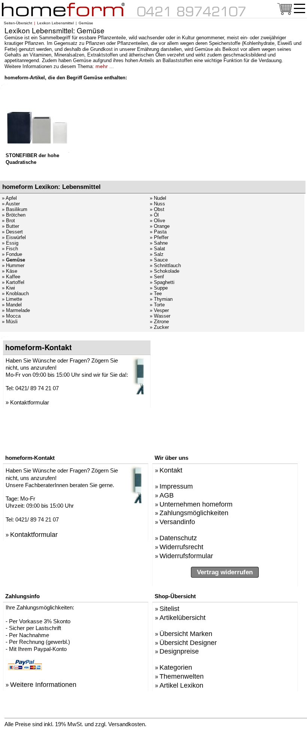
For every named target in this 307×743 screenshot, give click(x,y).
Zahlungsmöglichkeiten (193, 513)
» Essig (10, 243)
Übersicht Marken (185, 633)
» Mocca (11, 316)
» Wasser (160, 316)
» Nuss (157, 204)
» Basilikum (14, 209)
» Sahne (159, 243)
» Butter (10, 226)
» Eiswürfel (14, 237)
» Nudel (158, 198)
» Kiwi (8, 288)
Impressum (176, 486)
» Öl (154, 215)
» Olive (157, 220)
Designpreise (179, 651)
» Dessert (12, 232)
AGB (166, 495)
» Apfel (9, 198)
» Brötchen (13, 215)
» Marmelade (16, 310)
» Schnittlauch (165, 265)
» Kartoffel (13, 282)
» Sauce (159, 260)
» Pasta (158, 232)
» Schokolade (164, 271)
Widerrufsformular (186, 556)
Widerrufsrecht (181, 547)
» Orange (160, 226)
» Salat (157, 248)
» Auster (11, 204)
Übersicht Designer (188, 642)
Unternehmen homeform (195, 504)
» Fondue (12, 254)
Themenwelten (181, 676)
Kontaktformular (29, 402)
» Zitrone (159, 321)
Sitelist (169, 608)
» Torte (157, 305)
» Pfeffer (159, 237)
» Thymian (161, 299)
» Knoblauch (15, 293)
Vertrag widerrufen (225, 572)
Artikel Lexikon (181, 685)
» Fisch (10, 248)
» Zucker (159, 327)
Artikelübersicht (182, 617)
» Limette (12, 299)
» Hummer (13, 265)
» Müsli (10, 321)
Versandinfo (177, 522)
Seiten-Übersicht (18, 23)
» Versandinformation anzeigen (194, 724)
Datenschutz (178, 538)
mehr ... (104, 66)
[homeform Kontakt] (191, 15)
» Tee (156, 293)
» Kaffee (11, 276)
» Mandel (12, 305)
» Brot (8, 220)
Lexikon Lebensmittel (55, 23)
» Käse (9, 271)
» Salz (157, 254)
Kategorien (175, 667)
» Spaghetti (162, 282)
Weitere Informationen (43, 684)
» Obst (157, 209)
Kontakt (170, 470)
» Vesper (159, 310)
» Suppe (159, 288)
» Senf (157, 276)
